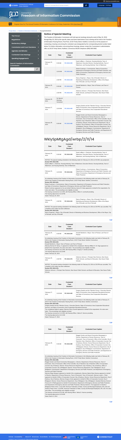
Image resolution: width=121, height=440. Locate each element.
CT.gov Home (12, 31)
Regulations (16, 40)
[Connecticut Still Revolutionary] (104, 437)
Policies (11, 437)
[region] (78, 92)
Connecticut (83, 437)
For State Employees (55, 437)
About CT (28, 437)
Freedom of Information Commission (27, 31)
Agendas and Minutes (19, 51)
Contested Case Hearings (21, 55)
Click (77, 24)
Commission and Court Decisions (24, 47)
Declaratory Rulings (19, 43)
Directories (35, 437)
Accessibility (18, 437)
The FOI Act (16, 36)
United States (71, 437)
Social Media (44, 437)
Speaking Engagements (20, 58)
